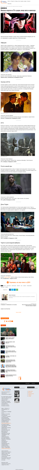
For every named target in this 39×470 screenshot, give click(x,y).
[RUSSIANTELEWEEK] (4, 2)
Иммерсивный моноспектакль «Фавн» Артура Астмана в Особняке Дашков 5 (11, 346)
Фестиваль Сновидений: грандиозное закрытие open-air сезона (11, 375)
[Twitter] (12, 290)
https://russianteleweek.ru (6, 423)
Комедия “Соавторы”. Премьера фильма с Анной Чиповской (10, 338)
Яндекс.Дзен (30, 391)
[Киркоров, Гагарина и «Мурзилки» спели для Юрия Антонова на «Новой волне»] (3, 351)
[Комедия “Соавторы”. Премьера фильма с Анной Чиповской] (3, 338)
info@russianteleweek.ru (5, 448)
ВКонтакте (30, 392)
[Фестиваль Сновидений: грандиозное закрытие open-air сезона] (3, 375)
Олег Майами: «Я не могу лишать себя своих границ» (11, 356)
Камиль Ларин (14, 285)
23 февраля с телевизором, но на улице (9, 304)
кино (21, 285)
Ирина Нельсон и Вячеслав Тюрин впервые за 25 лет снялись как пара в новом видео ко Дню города (7, 333)
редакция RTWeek (3, 335)
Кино (4, 6)
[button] (35, 2)
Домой (2, 6)
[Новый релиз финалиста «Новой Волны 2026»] (3, 342)
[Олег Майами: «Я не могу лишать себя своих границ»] (3, 356)
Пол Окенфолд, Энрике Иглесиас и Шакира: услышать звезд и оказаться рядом (11, 370)
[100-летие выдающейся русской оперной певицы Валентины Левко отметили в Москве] (3, 361)
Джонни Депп (7, 277)
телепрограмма (29, 285)
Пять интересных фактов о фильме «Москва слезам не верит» (29, 305)
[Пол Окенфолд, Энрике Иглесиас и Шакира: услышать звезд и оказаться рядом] (3, 370)
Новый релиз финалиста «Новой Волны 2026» (10, 342)
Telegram (29, 394)
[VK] (10, 290)
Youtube (29, 396)
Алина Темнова (4, 12)
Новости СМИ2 (18, 312)
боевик (5, 285)
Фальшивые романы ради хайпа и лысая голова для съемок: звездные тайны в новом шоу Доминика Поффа (11, 365)
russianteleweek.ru (4, 3)
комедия (24, 285)
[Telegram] (15, 290)
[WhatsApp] (17, 290)
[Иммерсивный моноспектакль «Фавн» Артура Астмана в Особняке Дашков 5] (3, 346)
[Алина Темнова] (5, 297)
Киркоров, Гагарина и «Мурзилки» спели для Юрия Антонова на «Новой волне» (11, 351)
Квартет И (18, 285)
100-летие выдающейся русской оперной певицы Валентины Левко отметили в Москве (10, 361)
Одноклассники (31, 393)
